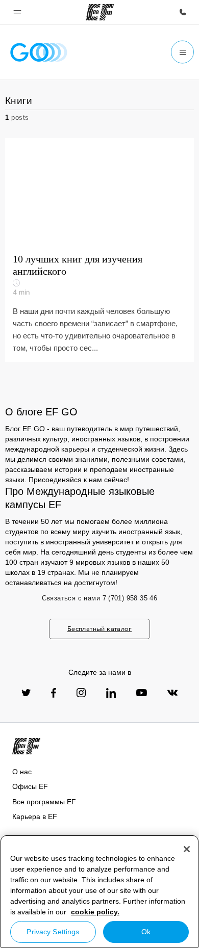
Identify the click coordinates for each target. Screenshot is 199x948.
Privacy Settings (53, 932)
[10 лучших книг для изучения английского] (99, 250)
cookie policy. (95, 912)
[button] (17, 12)
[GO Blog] (38, 52)
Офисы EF (30, 786)
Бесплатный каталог (99, 629)
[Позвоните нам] (183, 12)
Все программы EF (44, 802)
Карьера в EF (34, 816)
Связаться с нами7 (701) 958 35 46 (100, 598)
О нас (22, 772)
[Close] (187, 849)
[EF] (100, 12)
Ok (146, 932)
